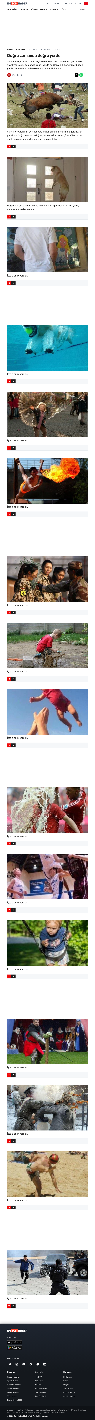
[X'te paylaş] (77, 75)
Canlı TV (38, 1377)
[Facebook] (30, 1364)
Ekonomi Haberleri (14, 1385)
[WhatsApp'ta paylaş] (81, 75)
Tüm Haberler (12, 1396)
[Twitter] (10, 1364)
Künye (65, 1381)
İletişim (66, 1385)
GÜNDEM (34, 9)
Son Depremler (41, 1392)
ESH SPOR (54, 9)
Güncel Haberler (13, 1377)
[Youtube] (24, 1364)
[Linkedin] (45, 1364)
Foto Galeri (20, 49)
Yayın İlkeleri (68, 1388)
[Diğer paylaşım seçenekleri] (86, 75)
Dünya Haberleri (13, 1392)
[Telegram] (38, 1364)
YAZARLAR (24, 9)
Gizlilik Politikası (69, 1396)
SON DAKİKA (12, 9)
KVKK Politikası (69, 1392)
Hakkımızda (67, 1377)
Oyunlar (38, 1385)
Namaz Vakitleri (41, 1388)
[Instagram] (16, 1364)
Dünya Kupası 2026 (14, 1400)
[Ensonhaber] (17, 3)
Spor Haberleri (12, 1381)
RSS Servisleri (40, 1396)
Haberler (10, 49)
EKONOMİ (44, 9)
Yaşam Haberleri (13, 1388)
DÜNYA (63, 9)
